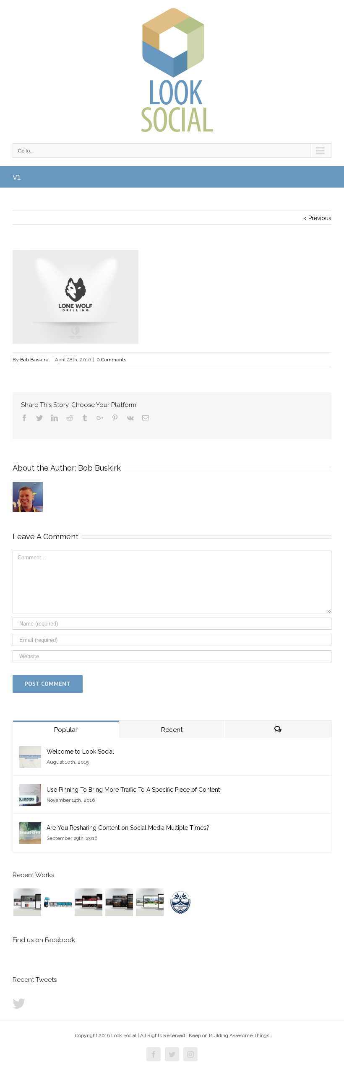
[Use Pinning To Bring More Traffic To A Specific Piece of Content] (30, 789)
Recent (171, 730)
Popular (66, 730)
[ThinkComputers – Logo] (57, 902)
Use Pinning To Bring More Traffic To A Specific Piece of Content (133, 789)
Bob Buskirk (34, 360)
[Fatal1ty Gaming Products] (88, 902)
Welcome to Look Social (80, 751)
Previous (319, 218)
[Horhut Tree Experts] (149, 902)
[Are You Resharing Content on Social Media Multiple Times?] (30, 827)
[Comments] (278, 729)
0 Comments (111, 360)
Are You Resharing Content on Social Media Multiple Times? (128, 827)
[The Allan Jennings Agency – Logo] (180, 902)
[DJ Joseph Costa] (118, 902)
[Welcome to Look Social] (30, 751)
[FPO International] (27, 902)
